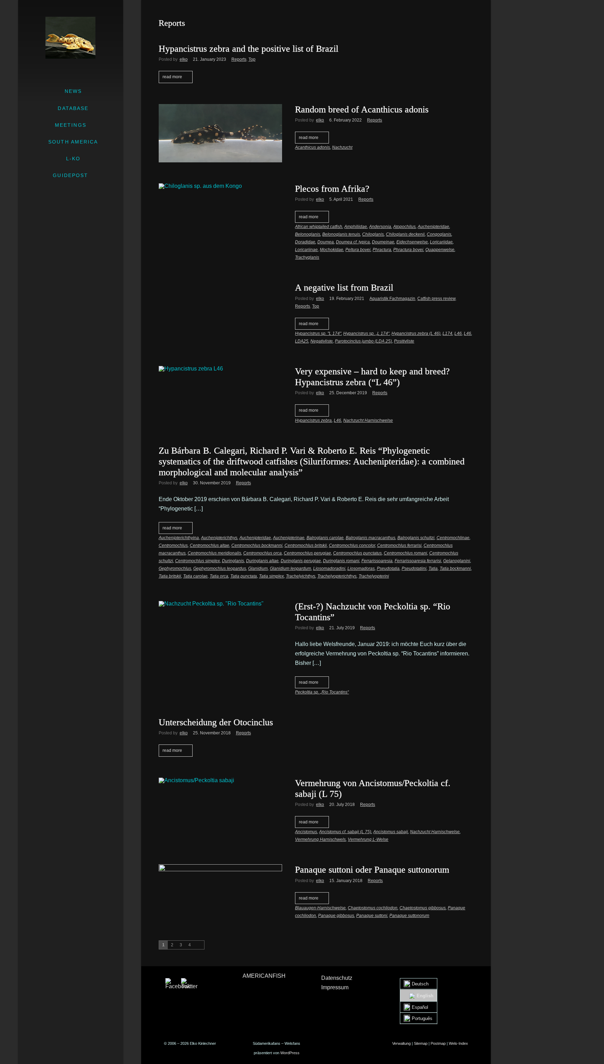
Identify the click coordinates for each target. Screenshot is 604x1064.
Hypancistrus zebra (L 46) (415, 333)
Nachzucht (342, 147)
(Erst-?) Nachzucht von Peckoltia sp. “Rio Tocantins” (372, 611)
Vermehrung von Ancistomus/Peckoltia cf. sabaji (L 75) (373, 788)
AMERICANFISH (264, 976)
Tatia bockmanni (455, 568)
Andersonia (380, 226)
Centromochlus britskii (306, 545)
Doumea (325, 242)
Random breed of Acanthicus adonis (362, 109)
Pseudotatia (388, 568)
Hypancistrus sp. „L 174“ (366, 333)
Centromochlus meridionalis (214, 553)
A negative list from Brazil (344, 287)
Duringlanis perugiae (301, 560)
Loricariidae (441, 242)
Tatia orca (219, 576)
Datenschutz (336, 978)
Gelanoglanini (456, 560)
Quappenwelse (439, 249)
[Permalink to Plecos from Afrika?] (220, 186)
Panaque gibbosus (336, 915)
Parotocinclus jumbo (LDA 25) (363, 341)
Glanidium (258, 568)
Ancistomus (306, 831)
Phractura (382, 249)
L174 (447, 333)
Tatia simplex (271, 576)
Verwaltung (401, 1043)
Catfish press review (436, 298)
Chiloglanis (373, 234)
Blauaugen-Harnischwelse (320, 907)
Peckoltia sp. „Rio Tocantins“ (322, 692)
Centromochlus (173, 545)
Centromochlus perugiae (307, 553)
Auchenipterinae (288, 537)
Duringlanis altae (262, 560)
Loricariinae (306, 249)
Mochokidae (331, 249)
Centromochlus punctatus (357, 553)
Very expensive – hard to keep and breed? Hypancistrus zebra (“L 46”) (372, 376)
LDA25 (301, 341)
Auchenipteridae (433, 226)
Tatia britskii (170, 576)
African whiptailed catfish (318, 226)
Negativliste (321, 341)
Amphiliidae (355, 226)
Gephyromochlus (175, 568)
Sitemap (420, 1043)
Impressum (334, 987)
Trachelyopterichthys (337, 576)
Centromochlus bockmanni (256, 545)
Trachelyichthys (300, 576)
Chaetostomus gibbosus (423, 907)
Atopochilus (404, 226)
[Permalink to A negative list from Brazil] (220, 285)
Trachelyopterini (374, 576)
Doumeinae (383, 242)
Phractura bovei (408, 249)
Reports (238, 59)
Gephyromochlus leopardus (219, 568)
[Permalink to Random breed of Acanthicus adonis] (220, 133)
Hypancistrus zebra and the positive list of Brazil (248, 49)
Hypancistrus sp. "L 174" (318, 333)
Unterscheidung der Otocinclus (216, 722)
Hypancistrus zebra (313, 420)
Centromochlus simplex (197, 560)
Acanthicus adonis (312, 147)
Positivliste (404, 341)
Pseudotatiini (414, 568)
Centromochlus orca (262, 553)
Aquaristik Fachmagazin (392, 298)
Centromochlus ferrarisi (399, 545)
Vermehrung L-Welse (368, 839)
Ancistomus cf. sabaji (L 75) (345, 831)
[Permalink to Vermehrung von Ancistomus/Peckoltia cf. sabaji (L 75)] (220, 780)
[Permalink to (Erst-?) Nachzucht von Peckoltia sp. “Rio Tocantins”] (220, 604)
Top (252, 59)
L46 (458, 333)
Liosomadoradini (329, 568)
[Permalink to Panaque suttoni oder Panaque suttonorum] (220, 890)
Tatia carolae (195, 576)
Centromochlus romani (405, 553)
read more (172, 76)
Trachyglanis (307, 257)
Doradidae (305, 242)
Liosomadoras (361, 568)
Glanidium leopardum (290, 568)
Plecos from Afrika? (332, 189)
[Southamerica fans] (70, 38)
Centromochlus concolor (352, 545)
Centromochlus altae (209, 545)
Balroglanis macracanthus (370, 537)
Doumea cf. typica (353, 242)
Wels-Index (458, 1043)
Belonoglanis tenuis (341, 234)
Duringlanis (233, 560)
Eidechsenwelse (412, 242)
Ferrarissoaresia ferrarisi (418, 560)
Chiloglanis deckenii (405, 234)
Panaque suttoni (371, 915)
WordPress (290, 1053)
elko (184, 59)
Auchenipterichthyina (179, 537)
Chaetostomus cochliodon (372, 907)
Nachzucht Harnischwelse (368, 420)
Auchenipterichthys (219, 537)
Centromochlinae (453, 537)
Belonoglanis (307, 234)
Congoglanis (439, 234)
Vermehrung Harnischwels (320, 839)
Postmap (438, 1043)
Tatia (433, 568)
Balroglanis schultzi (415, 537)
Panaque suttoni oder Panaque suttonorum (372, 870)
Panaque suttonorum (409, 915)
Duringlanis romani (341, 560)
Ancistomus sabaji (390, 831)
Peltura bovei (358, 249)
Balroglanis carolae (325, 537)
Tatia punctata (243, 576)
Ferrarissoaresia (377, 560)
